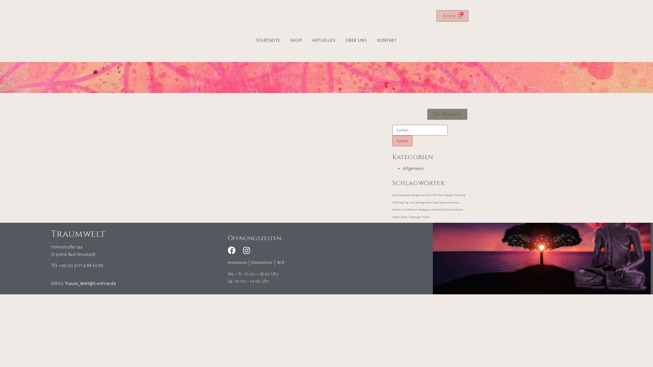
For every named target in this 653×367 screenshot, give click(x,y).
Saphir (396, 217)
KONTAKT (387, 40)
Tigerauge (414, 217)
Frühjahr (448, 195)
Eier (429, 195)
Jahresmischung (449, 202)
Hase (435, 202)
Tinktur (425, 217)
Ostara (451, 209)
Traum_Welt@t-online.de (90, 283)
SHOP (296, 40)
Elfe (435, 195)
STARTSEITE (268, 40)
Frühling (460, 195)
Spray (404, 217)
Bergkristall (419, 195)
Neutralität (439, 209)
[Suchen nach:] (420, 130)
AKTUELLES (323, 40)
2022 (395, 195)
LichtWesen (410, 209)
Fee (440, 195)
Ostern (459, 209)
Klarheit (397, 209)
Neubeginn (425, 209)
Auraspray (405, 195)
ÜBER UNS (356, 40)
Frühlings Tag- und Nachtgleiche (412, 202)
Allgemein (413, 168)
